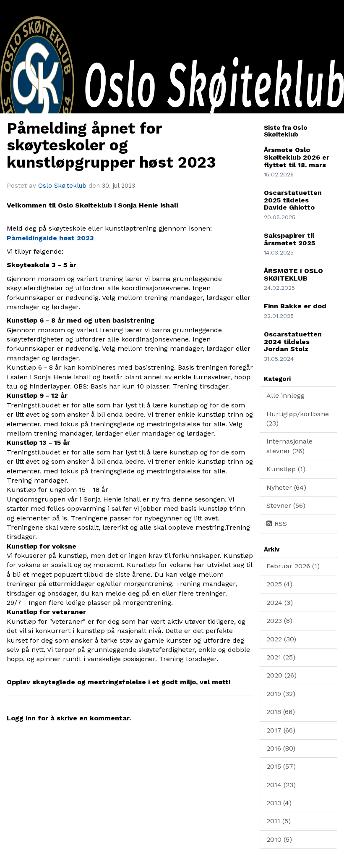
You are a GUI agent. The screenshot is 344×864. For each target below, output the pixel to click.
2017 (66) (280, 730)
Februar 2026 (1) (293, 566)
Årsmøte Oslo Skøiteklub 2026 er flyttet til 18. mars (296, 157)
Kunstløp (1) (285, 469)
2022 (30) (281, 639)
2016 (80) (280, 748)
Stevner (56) (285, 505)
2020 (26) (281, 675)
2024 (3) (279, 603)
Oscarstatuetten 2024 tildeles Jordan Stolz (293, 341)
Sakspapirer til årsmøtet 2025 (289, 239)
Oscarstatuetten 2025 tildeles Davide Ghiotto (293, 200)
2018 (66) (280, 712)
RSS (279, 524)
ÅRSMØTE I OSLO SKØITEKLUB (293, 274)
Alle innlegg (285, 395)
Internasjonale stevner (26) (289, 445)
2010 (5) (279, 839)
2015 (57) (281, 766)
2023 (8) (279, 621)
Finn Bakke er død (295, 306)
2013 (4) (279, 803)
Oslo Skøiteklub (62, 185)
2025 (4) (279, 584)
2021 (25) (280, 657)
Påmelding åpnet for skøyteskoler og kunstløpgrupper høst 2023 (111, 145)
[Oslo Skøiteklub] (172, 107)
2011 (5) (278, 821)
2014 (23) (281, 785)
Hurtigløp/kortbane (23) (297, 418)
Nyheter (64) (286, 487)
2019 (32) (280, 694)
